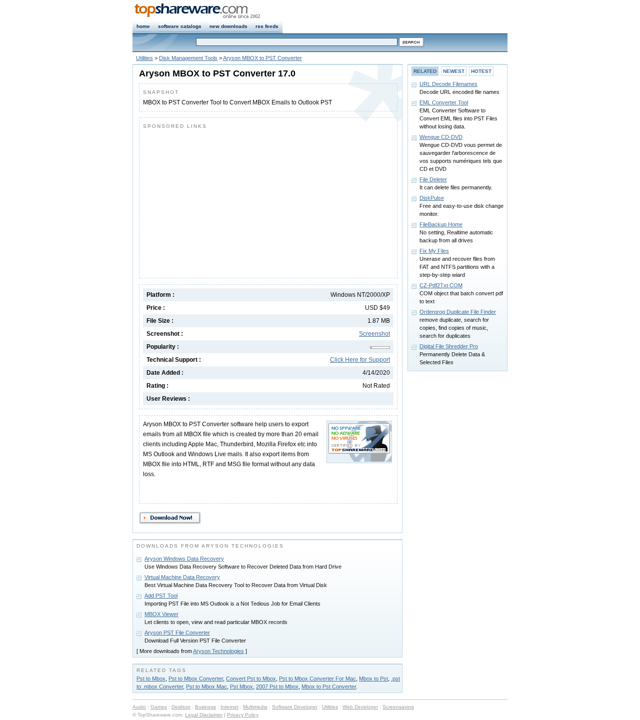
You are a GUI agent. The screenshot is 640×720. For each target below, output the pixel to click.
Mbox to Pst (373, 679)
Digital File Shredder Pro (449, 346)
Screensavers (398, 707)
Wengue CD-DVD (441, 137)
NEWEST (453, 71)
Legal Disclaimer (203, 715)
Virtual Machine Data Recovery (182, 577)
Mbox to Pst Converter (329, 687)
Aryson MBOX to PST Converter (262, 58)
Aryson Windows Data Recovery (184, 559)
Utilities (144, 58)
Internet (229, 707)
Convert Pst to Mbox (251, 679)
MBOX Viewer (161, 614)
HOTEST (481, 71)
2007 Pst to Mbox (277, 687)
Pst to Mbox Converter (195, 679)
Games (158, 707)
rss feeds (267, 26)
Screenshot (374, 333)
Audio (139, 707)
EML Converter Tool (444, 102)
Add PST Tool (161, 596)
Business (205, 707)
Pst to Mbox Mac (206, 687)
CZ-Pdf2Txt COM (441, 285)
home (143, 26)
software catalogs (180, 26)
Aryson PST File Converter (177, 633)
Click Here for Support (360, 359)
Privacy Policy (242, 715)
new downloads (229, 26)
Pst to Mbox (151, 679)
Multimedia (255, 707)
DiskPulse (432, 198)
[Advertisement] (227, 201)
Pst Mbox (241, 687)
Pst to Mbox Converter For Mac (317, 679)
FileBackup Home (441, 224)
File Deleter (433, 179)
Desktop (181, 707)
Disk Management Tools (188, 58)
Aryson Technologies (218, 651)
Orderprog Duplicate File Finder (458, 312)
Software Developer (295, 707)
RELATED (425, 71)
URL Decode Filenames (449, 84)
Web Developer (360, 707)
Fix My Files (434, 251)
